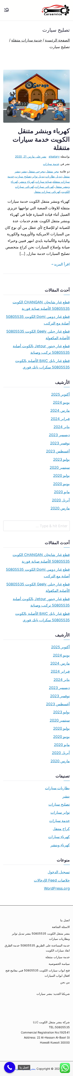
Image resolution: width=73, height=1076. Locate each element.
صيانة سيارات (43, 181)
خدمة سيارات (51, 164)
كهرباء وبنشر (26, 181)
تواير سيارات (60, 812)
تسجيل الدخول (59, 872)
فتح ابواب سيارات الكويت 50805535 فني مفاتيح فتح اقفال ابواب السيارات (37, 973)
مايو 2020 (62, 492)
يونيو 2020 (61, 484)
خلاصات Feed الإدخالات (52, 880)
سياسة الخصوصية (59, 963)
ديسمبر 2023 (59, 435)
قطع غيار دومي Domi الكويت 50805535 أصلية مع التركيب (38, 319)
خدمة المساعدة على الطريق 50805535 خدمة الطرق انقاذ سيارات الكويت (37, 948)
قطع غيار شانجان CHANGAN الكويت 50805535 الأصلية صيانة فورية (41, 305)
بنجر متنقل (52, 171)
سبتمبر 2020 (60, 467)
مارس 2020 (60, 508)
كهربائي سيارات (44, 186)
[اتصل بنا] (9, 1067)
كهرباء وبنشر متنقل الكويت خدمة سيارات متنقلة (41, 139)
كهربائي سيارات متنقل (47, 191)
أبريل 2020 (61, 500)
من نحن (65, 982)
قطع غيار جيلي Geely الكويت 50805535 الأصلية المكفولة (38, 334)
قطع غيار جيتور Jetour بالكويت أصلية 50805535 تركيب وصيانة (41, 349)
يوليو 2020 (61, 475)
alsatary (54, 156)
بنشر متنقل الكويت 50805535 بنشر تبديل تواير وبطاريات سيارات (41, 936)
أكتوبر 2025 (60, 394)
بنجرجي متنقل (36, 171)
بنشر (24, 171)
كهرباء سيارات (59, 837)
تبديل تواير (38, 176)
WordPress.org (57, 888)
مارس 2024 (60, 410)
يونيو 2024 (61, 402)
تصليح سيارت (23, 176)
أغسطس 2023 (58, 451)
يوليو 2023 (61, 459)
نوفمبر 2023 (60, 443)
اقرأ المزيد (62, 264)
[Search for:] (36, 526)
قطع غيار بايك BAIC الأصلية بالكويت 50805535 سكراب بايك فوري (42, 364)
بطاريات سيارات (57, 788)
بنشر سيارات (44, 993)
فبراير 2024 (60, 419)
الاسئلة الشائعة (61, 927)
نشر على (30, 156)
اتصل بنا (65, 920)
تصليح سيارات (59, 804)
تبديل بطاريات (53, 176)
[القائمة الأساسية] (6, 10)
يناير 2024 (62, 427)
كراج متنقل (61, 829)
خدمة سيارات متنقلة (57, 957)
